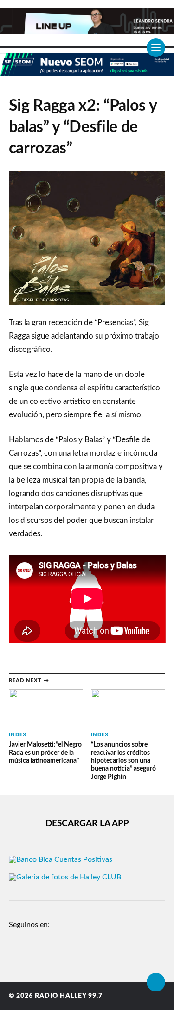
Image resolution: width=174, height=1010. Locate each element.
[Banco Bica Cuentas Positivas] (60, 859)
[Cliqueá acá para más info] (87, 71)
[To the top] (156, 982)
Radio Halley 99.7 (69, 996)
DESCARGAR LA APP (87, 823)
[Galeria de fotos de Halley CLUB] (65, 877)
